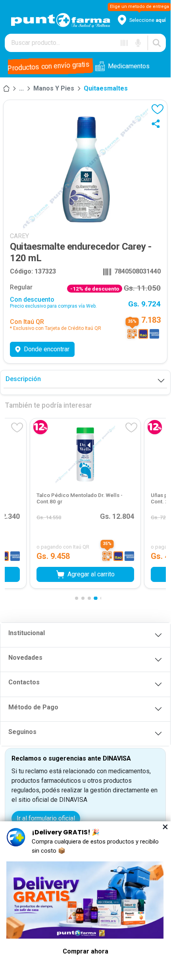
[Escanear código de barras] (124, 43)
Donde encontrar (46, 349)
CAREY (19, 236)
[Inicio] (6, 88)
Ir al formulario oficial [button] (46, 818)
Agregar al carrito (91, 574)
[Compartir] (157, 123)
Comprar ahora (85, 951)
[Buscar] (157, 42)
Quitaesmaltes (106, 88)
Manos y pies (53, 88)
